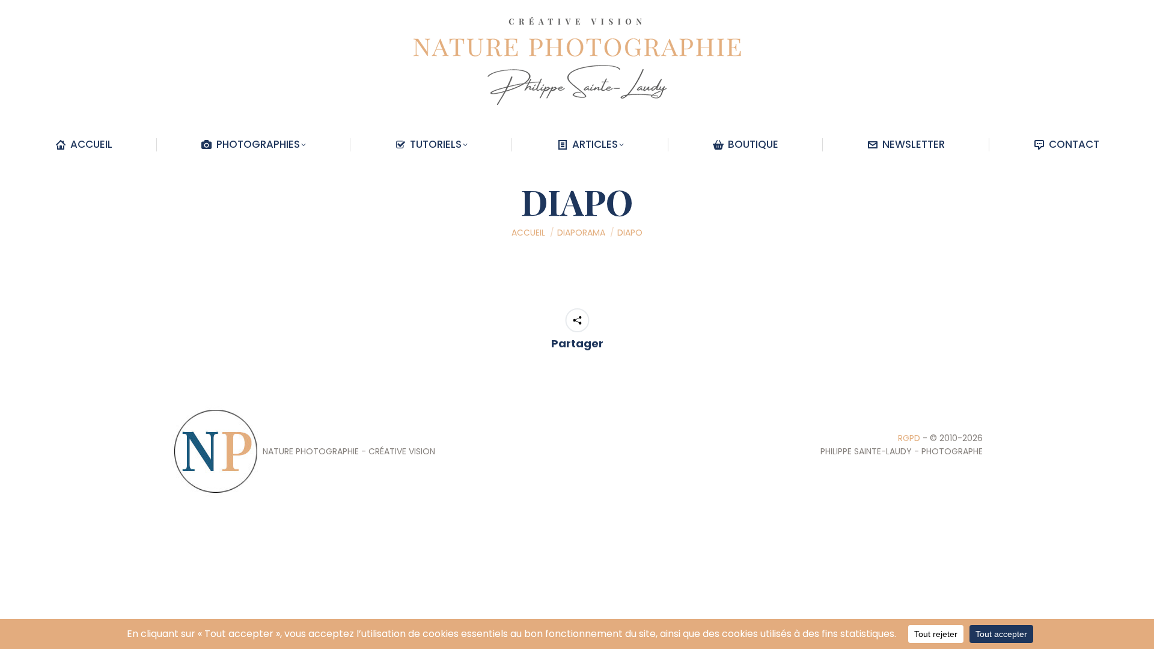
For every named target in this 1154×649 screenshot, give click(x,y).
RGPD (909, 438)
